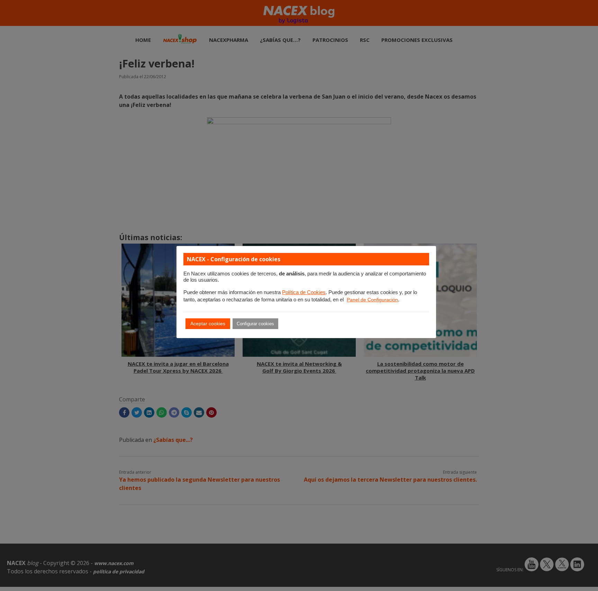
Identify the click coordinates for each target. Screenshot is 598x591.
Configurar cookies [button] (255, 323)
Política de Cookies (304, 292)
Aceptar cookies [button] (207, 323)
